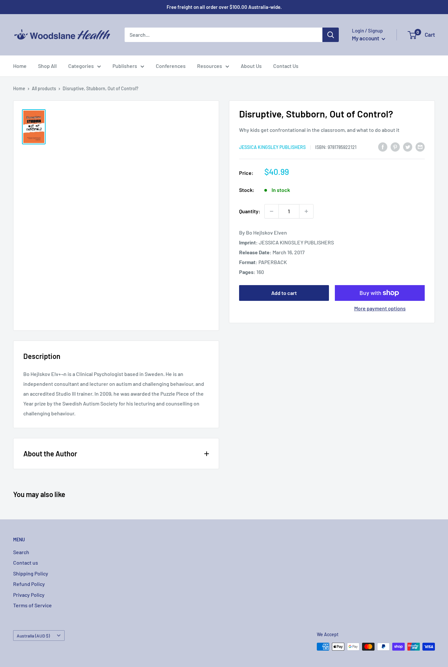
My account (366, 38)
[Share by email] (420, 146)
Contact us (25, 562)
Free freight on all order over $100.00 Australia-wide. (224, 7)
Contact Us (285, 66)
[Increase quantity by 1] (306, 211)
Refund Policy (29, 584)
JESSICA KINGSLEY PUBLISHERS (272, 147)
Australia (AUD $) (33, 635)
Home (20, 66)
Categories (81, 66)
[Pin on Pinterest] (395, 146)
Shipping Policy (30, 573)
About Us (251, 66)
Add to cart (284, 293)
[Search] (330, 35)
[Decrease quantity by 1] (271, 211)
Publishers (124, 66)
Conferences (171, 66)
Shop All (47, 66)
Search (21, 552)
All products (44, 88)
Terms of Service (32, 605)
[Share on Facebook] (382, 146)
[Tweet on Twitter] (407, 146)
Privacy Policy (29, 595)
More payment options (380, 308)
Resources (209, 66)
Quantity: (249, 211)
